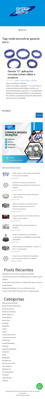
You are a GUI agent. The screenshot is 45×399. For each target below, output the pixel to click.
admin (17, 80)
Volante (5, 381)
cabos (4, 329)
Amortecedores (8, 309)
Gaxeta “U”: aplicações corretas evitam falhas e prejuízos (21, 74)
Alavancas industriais (10, 303)
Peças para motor (8, 363)
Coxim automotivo (9, 335)
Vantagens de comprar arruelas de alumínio (18, 274)
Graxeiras (5, 352)
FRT (28, 395)
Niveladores (6, 360)
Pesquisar (6, 111)
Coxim (4, 332)
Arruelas (5, 323)
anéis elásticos (7, 315)
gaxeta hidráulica (8, 343)
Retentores (6, 369)
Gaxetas (34, 80)
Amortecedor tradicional (11, 306)
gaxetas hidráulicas (9, 349)
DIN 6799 (6, 340)
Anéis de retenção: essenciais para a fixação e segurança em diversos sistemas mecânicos (25, 206)
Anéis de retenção (9, 312)
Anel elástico (7, 317)
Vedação (5, 375)
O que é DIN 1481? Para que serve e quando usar (20, 291)
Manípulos (6, 358)
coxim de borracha (9, 338)
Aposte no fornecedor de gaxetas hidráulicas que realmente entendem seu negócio (26, 185)
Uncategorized (7, 372)
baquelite (5, 326)
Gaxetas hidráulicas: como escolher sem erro (18, 288)
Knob (4, 355)
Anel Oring (6, 320)
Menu (24, 30)
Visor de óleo (7, 378)
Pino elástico (7, 366)
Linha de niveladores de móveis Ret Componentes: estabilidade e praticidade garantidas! (27, 237)
